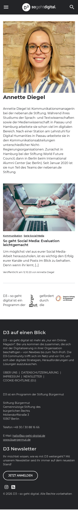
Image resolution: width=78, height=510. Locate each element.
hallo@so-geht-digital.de (28, 435)
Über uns (10, 372)
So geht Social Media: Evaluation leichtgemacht (31, 243)
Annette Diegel (45, 272)
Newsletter (32, 376)
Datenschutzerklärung (40, 372)
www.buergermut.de (16, 439)
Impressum (11, 376)
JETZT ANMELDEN (20, 475)
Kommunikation (12, 235)
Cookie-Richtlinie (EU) (19, 380)
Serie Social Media (34, 235)
